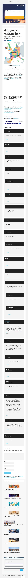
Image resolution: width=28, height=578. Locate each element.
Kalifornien (5, 73)
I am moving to (6, 565)
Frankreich (12, 78)
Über (4, 575)
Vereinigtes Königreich (19, 75)
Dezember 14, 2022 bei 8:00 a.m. (10, 308)
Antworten (7, 139)
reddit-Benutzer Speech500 (16, 65)
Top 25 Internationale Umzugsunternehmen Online (12, 498)
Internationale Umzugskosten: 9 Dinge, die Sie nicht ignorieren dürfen (12, 516)
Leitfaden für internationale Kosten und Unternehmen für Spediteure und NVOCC (13, 525)
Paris (17, 78)
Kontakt (7, 575)
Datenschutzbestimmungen (11, 575)
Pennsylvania (6, 78)
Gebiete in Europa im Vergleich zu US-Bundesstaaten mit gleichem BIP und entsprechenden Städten (13, 108)
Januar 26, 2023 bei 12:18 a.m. (9, 244)
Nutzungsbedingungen (18, 575)
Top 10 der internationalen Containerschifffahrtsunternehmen (9, 543)
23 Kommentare (17, 118)
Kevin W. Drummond (7, 321)
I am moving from (7, 562)
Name (5, 461)
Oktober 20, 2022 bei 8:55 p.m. (9, 382)
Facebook (22, 575)
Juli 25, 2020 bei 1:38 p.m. (7, 322)
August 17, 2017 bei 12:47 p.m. (9, 169)
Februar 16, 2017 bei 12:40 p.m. (8, 131)
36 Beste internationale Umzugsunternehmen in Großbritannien (12, 552)
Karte (14, 118)
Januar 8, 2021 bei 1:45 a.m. (10, 295)
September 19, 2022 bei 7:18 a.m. (9, 181)
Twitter (24, 575)
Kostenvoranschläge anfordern (14, 17)
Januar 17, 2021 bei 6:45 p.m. (8, 341)
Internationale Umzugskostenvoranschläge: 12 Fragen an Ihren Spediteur (13, 534)
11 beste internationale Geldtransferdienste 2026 (12, 507)
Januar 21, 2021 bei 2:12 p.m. (9, 357)
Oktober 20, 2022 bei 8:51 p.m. (8, 436)
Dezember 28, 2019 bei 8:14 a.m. (8, 232)
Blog (3, 575)
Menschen (9, 118)
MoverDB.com (14, 2)
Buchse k (7, 194)
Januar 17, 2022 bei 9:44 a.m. (9, 370)
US (21, 67)
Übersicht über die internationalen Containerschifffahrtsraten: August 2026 (10, 490)
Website (5, 468)
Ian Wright (8, 37)
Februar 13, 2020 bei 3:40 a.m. (8, 259)
